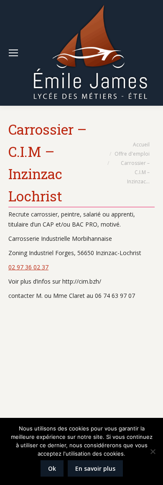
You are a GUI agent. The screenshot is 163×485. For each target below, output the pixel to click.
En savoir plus (95, 468)
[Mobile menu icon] (13, 53)
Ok (52, 468)
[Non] (152, 451)
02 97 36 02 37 (28, 267)
